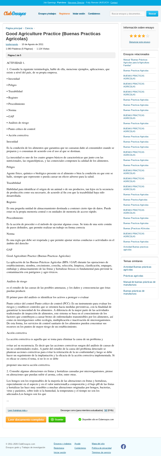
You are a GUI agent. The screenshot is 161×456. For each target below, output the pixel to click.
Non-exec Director (76, 2)
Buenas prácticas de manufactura (133, 292)
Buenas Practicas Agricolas (136, 70)
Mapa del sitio (98, 443)
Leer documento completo (26, 419)
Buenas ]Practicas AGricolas (136, 228)
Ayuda (77, 443)
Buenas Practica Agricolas (135, 200)
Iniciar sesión (79, 13)
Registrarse (64, 13)
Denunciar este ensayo (139, 42)
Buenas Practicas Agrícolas (136, 147)
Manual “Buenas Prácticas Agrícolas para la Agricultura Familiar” (136, 63)
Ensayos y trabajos (47, 13)
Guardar (59, 419)
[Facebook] (123, 448)
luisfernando (12, 44)
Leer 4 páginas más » (17, 410)
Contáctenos (94, 13)
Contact (114, 2)
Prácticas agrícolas (133, 275)
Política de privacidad (101, 448)
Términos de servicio (101, 452)
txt (105, 410)
